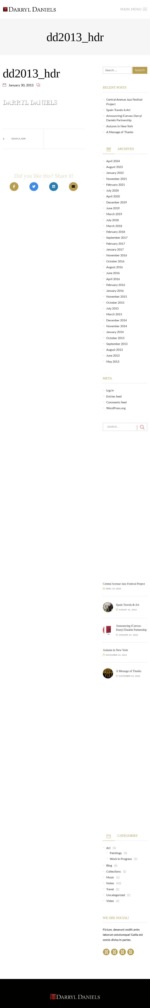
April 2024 (113, 161)
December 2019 (116, 202)
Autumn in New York (119, 126)
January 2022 (115, 172)
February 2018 (115, 231)
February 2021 (115, 184)
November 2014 (116, 326)
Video (110, 901)
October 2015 (115, 302)
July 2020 (112, 190)
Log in (110, 390)
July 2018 (112, 220)
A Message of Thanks (119, 132)
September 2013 (117, 344)
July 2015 (112, 308)
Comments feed (116, 402)
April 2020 (113, 196)
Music (110, 877)
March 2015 (114, 314)
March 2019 (114, 214)
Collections (113, 871)
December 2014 (116, 320)
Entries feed (114, 396)
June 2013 (113, 355)
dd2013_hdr (19, 139)
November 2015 (116, 296)
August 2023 (114, 167)
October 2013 (115, 338)
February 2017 (115, 243)
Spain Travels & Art (118, 110)
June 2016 (113, 273)
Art (108, 848)
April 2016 (113, 279)
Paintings (116, 853)
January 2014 (115, 332)
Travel (110, 889)
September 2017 (117, 237)
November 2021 (116, 178)
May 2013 (112, 361)
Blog (109, 865)
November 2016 (116, 255)
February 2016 (115, 285)
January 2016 (115, 290)
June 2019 (113, 208)
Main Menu (131, 9)
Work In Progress (121, 859)
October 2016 (115, 261)
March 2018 (114, 226)
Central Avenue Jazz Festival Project (124, 583)
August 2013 (114, 349)
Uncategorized (115, 895)
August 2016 (114, 267)
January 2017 (115, 249)
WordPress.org (115, 408)
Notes (110, 883)
